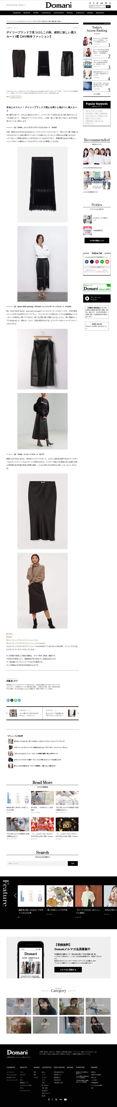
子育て (43, 1082)
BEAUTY (27, 13)
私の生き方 (44, 1090)
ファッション (14, 21)
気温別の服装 (89, 121)
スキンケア (23, 1074)
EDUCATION (59, 13)
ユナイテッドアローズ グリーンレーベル (23, 640)
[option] (31, 900)
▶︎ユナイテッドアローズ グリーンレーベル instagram (25, 643)
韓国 (87, 118)
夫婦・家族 (44, 1088)
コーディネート (10, 1072)
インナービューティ (25, 1090)
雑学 (35, 1072)
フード (43, 1074)
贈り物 (43, 1096)
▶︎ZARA (9, 634)
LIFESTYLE (46, 13)
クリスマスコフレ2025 (25, 1085)
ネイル (21, 1088)
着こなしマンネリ (90, 110)
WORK (35, 13)
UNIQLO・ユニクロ (16, 96)
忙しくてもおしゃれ (91, 116)
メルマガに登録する (68, 970)
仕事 (35, 1074)
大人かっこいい (90, 123)
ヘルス (43, 1080)
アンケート (96, 297)
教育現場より (57, 1077)
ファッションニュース (12, 1080)
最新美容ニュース (24, 1082)
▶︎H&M (9, 637)
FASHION (16, 13)
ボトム (30, 21)
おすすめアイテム (23, 21)
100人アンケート (46, 1093)
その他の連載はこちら (97, 240)
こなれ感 (100, 110)
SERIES (90, 13)
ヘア (21, 1077)
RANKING (100, 13)
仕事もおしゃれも (103, 116)
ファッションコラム (12, 1074)
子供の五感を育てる (59, 1072)
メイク (21, 1072)
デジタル (36, 1077)
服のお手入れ (104, 113)
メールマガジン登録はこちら (97, 267)
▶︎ (7, 640)
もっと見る (97, 94)
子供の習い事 (57, 1080)
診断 (97, 113)
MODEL (70, 13)
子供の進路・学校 (58, 1082)
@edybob (26, 689)
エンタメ (44, 1077)
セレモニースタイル (96, 118)
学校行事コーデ (58, 1074)
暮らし (43, 1072)
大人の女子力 (89, 113)
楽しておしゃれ (99, 121)
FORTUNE (80, 13)
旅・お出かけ (45, 1085)
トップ (8, 21)
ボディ (21, 1080)
